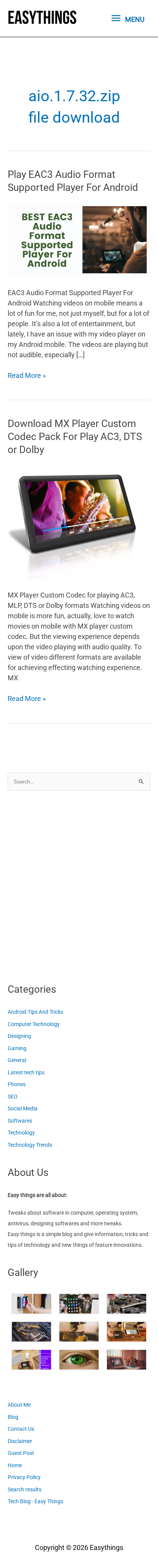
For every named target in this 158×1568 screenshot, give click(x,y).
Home (15, 1465)
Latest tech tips (26, 1072)
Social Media (23, 1108)
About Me (19, 1405)
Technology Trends (30, 1145)
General (17, 1060)
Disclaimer (20, 1441)
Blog (13, 1417)
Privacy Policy (24, 1477)
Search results (24, 1489)
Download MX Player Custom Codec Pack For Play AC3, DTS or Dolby (75, 436)
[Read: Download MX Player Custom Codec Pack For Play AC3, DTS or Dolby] (73, 521)
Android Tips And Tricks (35, 1012)
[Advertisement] (79, 885)
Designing (19, 1036)
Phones (17, 1084)
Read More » (27, 376)
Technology (21, 1133)
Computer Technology (34, 1024)
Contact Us (21, 1429)
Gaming (17, 1048)
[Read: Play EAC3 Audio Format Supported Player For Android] (79, 239)
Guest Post (21, 1453)
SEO (13, 1096)
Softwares (20, 1121)
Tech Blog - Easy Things (35, 1501)
